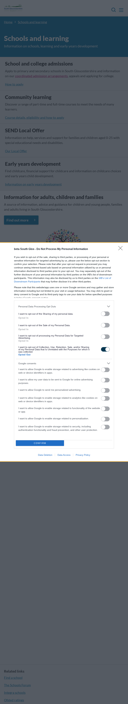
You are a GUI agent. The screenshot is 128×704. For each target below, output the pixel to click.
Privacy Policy (83, 455)
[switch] (105, 313)
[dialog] (64, 352)
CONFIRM (40, 443)
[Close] (121, 249)
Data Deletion (45, 455)
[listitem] (64, 306)
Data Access (64, 455)
